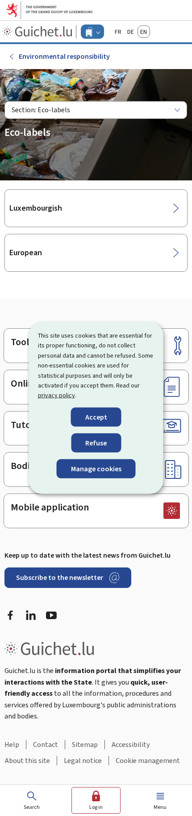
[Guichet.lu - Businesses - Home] (38, 31)
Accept (96, 417)
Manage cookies (96, 468)
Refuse (96, 443)
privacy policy (56, 395)
